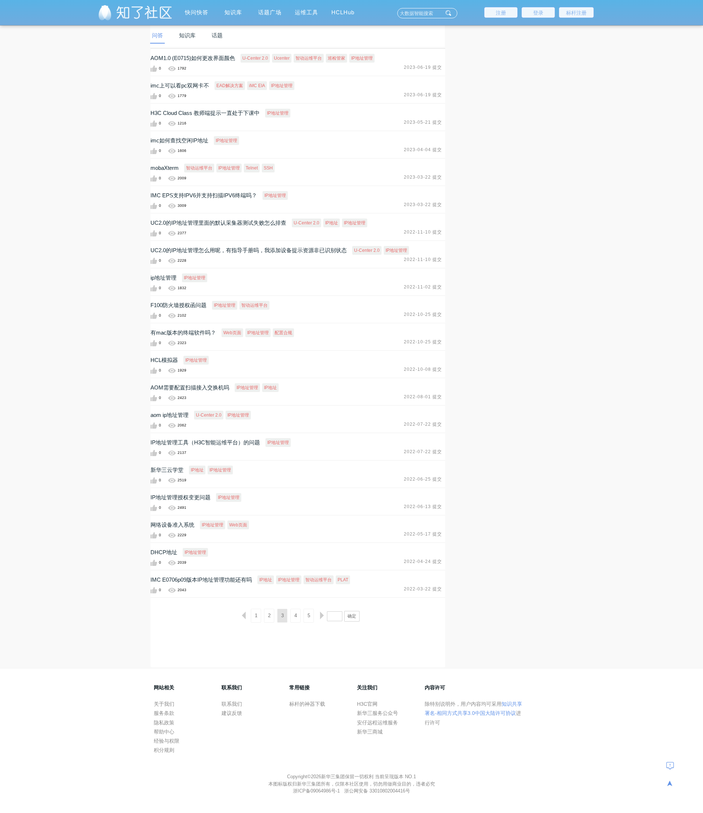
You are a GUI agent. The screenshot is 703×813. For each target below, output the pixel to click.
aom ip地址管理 (169, 415)
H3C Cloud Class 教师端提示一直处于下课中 (205, 113)
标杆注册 (576, 13)
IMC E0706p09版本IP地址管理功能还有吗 (201, 580)
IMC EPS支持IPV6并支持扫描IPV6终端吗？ (203, 195)
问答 (157, 35)
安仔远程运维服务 (377, 723)
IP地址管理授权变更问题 (180, 497)
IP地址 (331, 222)
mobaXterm (164, 168)
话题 (217, 35)
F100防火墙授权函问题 (178, 305)
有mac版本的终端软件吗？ (183, 332)
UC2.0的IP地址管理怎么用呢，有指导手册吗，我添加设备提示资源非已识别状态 (248, 250)
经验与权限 (166, 741)
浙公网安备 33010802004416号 (377, 791)
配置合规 (283, 332)
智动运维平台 (308, 58)
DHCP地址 (163, 552)
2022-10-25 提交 (423, 314)
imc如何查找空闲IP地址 (179, 140)
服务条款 (164, 713)
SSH (268, 168)
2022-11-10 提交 (423, 232)
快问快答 (196, 12)
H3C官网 (367, 704)
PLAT (343, 579)
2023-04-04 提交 (423, 149)
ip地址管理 (163, 278)
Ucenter (282, 58)
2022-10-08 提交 (423, 369)
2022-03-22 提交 (423, 589)
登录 (538, 13)
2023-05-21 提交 (423, 122)
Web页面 (232, 332)
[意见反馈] (670, 765)
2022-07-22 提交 (423, 424)
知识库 (233, 12)
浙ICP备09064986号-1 (317, 791)
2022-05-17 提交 (423, 534)
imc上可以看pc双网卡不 (179, 85)
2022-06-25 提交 (423, 479)
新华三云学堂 (166, 470)
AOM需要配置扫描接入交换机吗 (189, 387)
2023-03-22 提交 (423, 177)
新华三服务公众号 (377, 713)
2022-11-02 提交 (423, 287)
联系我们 (232, 704)
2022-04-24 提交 (423, 561)
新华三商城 (370, 732)
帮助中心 (164, 732)
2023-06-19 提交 (423, 67)
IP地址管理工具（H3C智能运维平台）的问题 (205, 442)
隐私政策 (164, 723)
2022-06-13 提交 (423, 506)
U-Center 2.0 (255, 58)
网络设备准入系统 (172, 525)
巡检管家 (336, 58)
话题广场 (270, 12)
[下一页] (322, 616)
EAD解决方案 (229, 85)
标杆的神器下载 (307, 704)
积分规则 (164, 750)
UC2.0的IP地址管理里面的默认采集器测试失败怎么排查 (218, 223)
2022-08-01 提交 (423, 396)
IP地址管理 (362, 58)
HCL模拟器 (164, 360)
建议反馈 (232, 713)
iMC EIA (257, 85)
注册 (501, 13)
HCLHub (342, 12)
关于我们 (164, 704)
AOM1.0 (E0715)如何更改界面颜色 (192, 58)
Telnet (252, 168)
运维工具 (306, 12)
